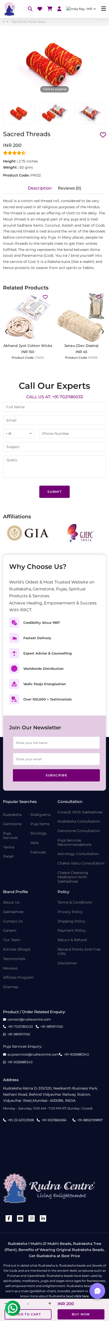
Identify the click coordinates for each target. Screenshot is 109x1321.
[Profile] (59, 9)
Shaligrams (40, 815)
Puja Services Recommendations (75, 842)
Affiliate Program (18, 977)
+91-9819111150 (51, 1026)
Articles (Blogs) (16, 949)
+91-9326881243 (76, 1054)
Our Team (12, 940)
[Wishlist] (40, 9)
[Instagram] (31, 1218)
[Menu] (103, 9)
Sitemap (10, 987)
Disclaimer (67, 963)
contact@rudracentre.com (29, 1019)
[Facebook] (9, 1218)
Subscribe (56, 775)
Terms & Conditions (75, 902)
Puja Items (39, 824)
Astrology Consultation (78, 854)
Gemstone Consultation (79, 831)
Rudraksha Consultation (79, 821)
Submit (54, 492)
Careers (9, 930)
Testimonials (14, 959)
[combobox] (18, 433)
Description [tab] (40, 188)
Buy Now (81, 1314)
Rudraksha (12, 815)
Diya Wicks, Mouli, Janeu (29, 22)
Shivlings (38, 833)
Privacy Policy (70, 912)
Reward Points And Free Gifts (79, 951)
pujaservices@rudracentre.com (33, 1054)
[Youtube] (20, 1218)
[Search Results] (30, 9)
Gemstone (12, 824)
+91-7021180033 (20, 1026)
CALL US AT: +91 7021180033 (54, 396)
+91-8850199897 (90, 1120)
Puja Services (10, 835)
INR (89, 9)
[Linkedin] (43, 1218)
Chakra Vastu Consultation (81, 863)
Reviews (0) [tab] (69, 188)
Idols (34, 843)
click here (81, 1296)
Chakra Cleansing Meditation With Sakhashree (73, 877)
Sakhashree (13, 912)
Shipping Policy (71, 921)
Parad (8, 856)
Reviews (10, 968)
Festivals (38, 852)
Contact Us (13, 921)
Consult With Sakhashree (80, 812)
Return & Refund (72, 940)
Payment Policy (72, 930)
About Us (11, 902)
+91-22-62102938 (21, 1120)
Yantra (8, 847)
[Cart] (49, 9)
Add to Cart (28, 1314)
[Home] (9, 9)
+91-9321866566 (53, 1120)
